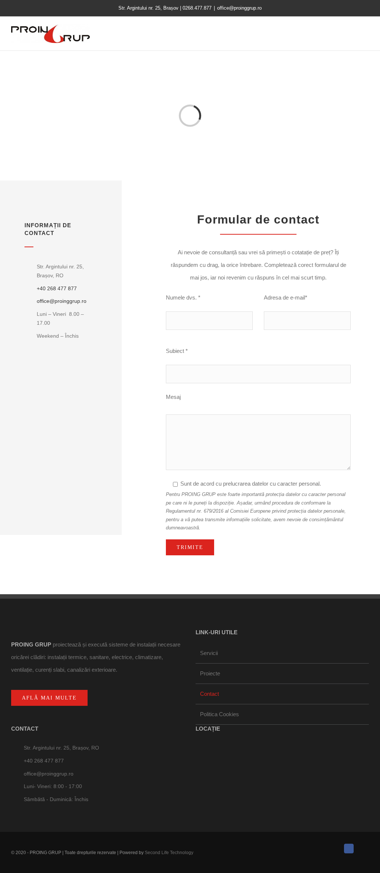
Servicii (209, 653)
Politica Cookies (219, 714)
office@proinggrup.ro (239, 8)
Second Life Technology (169, 852)
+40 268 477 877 (57, 288)
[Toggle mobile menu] (366, 38)
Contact (209, 694)
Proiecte (210, 673)
